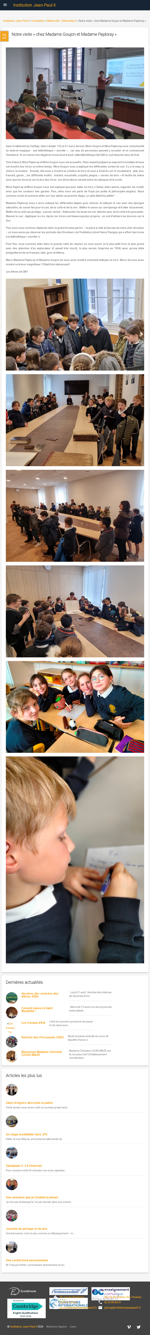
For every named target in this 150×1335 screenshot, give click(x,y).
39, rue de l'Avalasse (72, 1297)
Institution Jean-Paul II (23, 1326)
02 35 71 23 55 (68, 1302)
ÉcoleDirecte (28, 1291)
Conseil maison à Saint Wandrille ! (37, 1009)
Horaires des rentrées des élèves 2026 (40, 995)
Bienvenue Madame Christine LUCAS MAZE (41, 1053)
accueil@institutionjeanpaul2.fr (78, 1307)
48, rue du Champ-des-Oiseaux (122, 1297)
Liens (73, 1326)
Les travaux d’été (33, 1022)
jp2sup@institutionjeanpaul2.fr (122, 1307)
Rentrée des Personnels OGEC (42, 1037)
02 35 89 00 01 (112, 1302)
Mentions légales (56, 1326)
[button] (5, 5)
